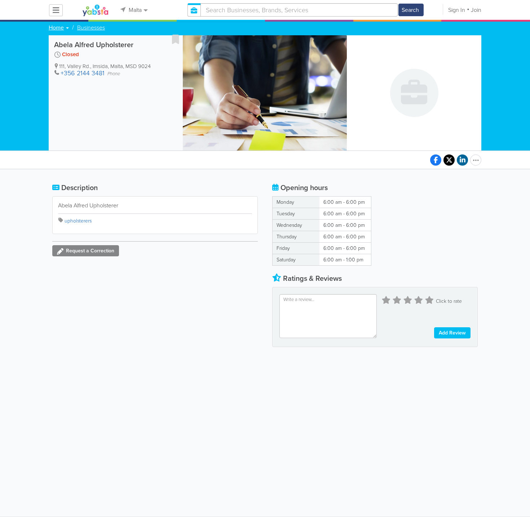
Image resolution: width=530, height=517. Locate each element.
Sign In (456, 10)
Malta (134, 10)
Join (476, 10)
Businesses (91, 28)
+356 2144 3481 (83, 73)
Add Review (452, 333)
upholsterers (78, 221)
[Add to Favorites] (175, 39)
